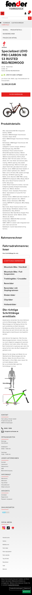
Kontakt (3, 462)
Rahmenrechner (9, 34)
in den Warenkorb (16, 94)
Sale (4, 565)
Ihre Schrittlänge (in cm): (10, 253)
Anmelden (4, 495)
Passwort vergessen (6, 499)
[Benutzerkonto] (25, 13)
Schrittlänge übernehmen (14, 261)
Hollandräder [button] (10, 305)
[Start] (0, 23)
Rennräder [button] (9, 284)
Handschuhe (6, 537)
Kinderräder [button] (9, 295)
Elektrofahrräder (17, 23)
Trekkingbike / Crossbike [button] (15, 279)
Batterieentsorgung (6, 470)
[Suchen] (30, 18)
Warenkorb (4, 478)
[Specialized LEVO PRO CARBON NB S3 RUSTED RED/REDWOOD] (16, 110)
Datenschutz (4, 466)
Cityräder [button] (8, 300)
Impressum (4, 464)
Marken (5, 569)
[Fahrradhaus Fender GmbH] (16, 5)
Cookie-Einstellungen (16, 588)
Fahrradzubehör (7, 551)
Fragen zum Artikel (10, 38)
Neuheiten (5, 562)
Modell (5, 30)
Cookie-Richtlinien (13, 585)
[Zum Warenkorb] (29, 14)
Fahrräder (6, 23)
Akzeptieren (26, 591)
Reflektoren (6, 544)
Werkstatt (4, 480)
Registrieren (4, 497)
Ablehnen (27, 588)
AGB (2, 468)
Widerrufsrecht (5, 487)
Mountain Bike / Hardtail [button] (15, 267)
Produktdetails (16, 30)
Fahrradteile (6, 555)
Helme (4, 541)
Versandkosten (5, 485)
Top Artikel (4, 483)
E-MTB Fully (5, 25)
